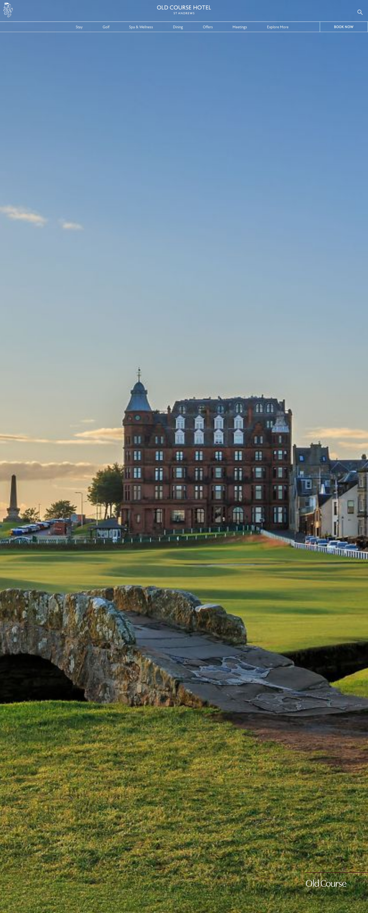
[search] (360, 12)
